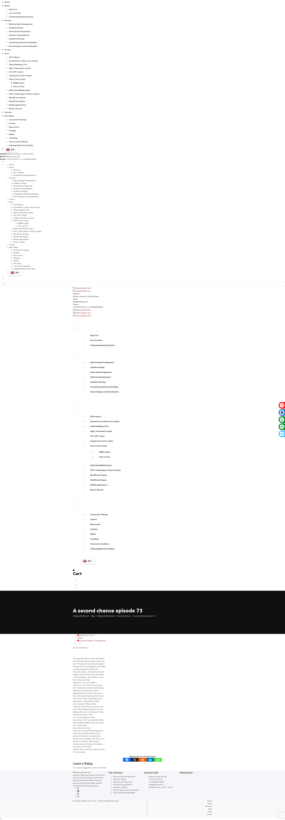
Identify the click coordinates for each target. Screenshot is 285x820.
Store (6, 53)
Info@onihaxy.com (12, 156)
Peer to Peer (18, 86)
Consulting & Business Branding (23, 42)
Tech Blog (13, 138)
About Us (13, 9)
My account (14, 127)
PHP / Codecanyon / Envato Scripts (24, 94)
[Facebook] (127, 760)
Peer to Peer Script (17, 79)
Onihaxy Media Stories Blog (21, 145)
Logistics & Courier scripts (20, 75)
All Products (14, 57)
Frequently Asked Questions (21, 17)
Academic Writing (16, 39)
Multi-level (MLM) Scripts (19, 90)
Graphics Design (16, 28)
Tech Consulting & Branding (124, 792)
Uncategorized (100, 640)
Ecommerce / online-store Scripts (23, 61)
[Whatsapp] (158, 760)
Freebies (12, 131)
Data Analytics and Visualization (23, 46)
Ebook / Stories (15, 108)
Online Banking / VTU (18, 64)
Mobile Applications (17, 105)
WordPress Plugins (17, 101)
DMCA (11, 134)
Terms (209, 814)
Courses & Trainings (17, 119)
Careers (12, 123)
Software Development (19, 35)
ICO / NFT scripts (16, 72)
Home (7, 2)
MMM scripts (18, 83)
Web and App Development (21, 24)
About (7, 6)
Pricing (7, 50)
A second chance (86, 640)
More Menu (9, 116)
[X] (135, 760)
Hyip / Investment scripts (20, 68)
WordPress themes (17, 97)
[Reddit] (142, 760)
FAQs (210, 811)
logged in (86, 768)
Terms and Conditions (18, 142)
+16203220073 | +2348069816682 (88, 307)
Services (7, 20)
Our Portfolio (15, 13)
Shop (210, 809)
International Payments (19, 31)
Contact (8, 112)
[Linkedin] (150, 760)
